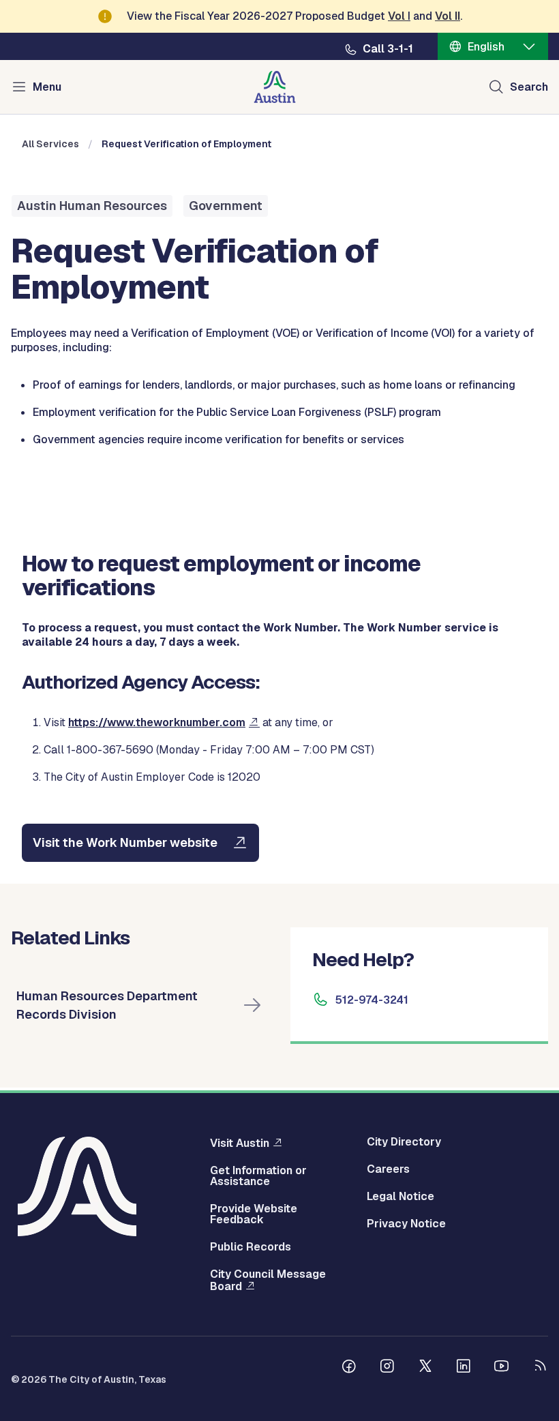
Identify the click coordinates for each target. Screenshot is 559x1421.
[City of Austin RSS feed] (540, 1367)
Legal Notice (400, 1196)
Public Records (250, 1247)
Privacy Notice (406, 1223)
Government (225, 205)
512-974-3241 (371, 1000)
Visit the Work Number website (125, 842)
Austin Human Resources (92, 205)
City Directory (404, 1142)
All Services (50, 144)
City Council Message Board (268, 1280)
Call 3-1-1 (388, 49)
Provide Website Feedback (253, 1214)
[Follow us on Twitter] (425, 1367)
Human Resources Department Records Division (107, 1005)
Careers (388, 1169)
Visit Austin (239, 1143)
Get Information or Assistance (258, 1176)
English (486, 47)
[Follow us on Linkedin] (463, 1367)
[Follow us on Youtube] (502, 1367)
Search (529, 87)
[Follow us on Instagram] (387, 1367)
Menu (47, 87)
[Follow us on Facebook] (349, 1367)
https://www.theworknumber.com (156, 722)
